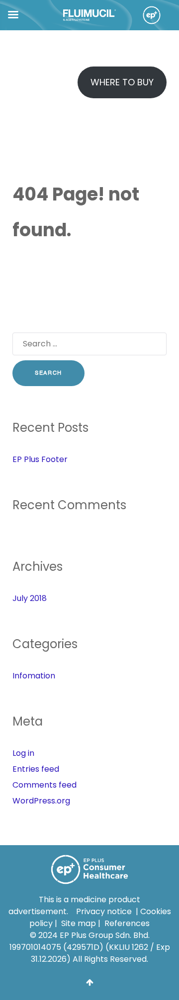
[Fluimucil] (89, 14)
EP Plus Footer (40, 459)
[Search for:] (89, 346)
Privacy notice (104, 911)
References (127, 923)
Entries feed (35, 769)
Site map (78, 923)
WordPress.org (41, 800)
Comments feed (44, 785)
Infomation (33, 675)
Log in (23, 753)
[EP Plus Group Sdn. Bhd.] (148, 15)
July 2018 (29, 598)
